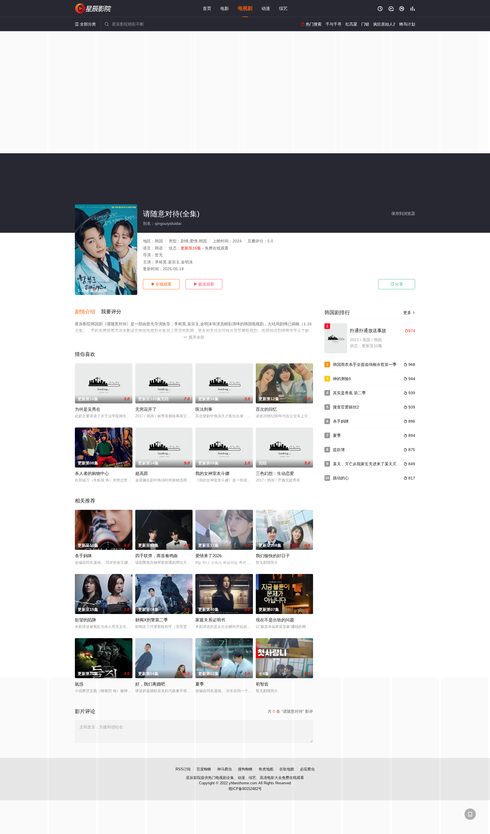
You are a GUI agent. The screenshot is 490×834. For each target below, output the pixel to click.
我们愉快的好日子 (273, 555)
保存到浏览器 (403, 213)
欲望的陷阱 (85, 619)
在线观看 (161, 284)
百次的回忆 (266, 409)
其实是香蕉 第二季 (349, 393)
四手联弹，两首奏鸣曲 (156, 555)
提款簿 (339, 449)
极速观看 (204, 284)
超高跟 (141, 473)
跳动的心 (341, 478)
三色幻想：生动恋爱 (275, 473)
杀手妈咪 (83, 555)
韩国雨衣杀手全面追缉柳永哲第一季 (364, 364)
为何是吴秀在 (87, 409)
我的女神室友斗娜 (212, 473)
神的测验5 (342, 378)
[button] (88, 312)
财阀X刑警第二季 (151, 619)
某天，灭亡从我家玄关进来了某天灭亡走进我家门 (376, 464)
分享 (396, 284)
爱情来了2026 (208, 555)
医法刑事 (203, 409)
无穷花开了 (146, 409)
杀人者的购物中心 (92, 473)
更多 (409, 312)
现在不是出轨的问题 (275, 619)
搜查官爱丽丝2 (346, 407)
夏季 (337, 435)
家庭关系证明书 (210, 619)
